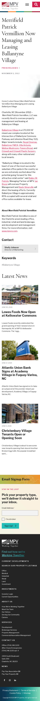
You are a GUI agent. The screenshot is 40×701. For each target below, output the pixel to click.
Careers (5, 617)
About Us (7, 602)
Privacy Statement (11, 690)
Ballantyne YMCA (10, 145)
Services (7, 622)
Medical (5, 573)
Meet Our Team (7, 609)
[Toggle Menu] (27, 4)
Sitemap (27, 693)
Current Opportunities (10, 597)
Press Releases (10, 68)
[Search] (36, 4)
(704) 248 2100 (13, 645)
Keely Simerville (26, 187)
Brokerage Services (9, 630)
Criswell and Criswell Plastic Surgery (18, 151)
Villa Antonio (25, 145)
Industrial (5, 576)
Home (4, 101)
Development (7, 627)
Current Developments (15, 561)
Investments (9, 589)
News (5, 666)
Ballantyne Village (10, 130)
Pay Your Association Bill (11, 671)
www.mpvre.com (9, 231)
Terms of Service (28, 690)
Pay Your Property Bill (10, 674)
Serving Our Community (11, 615)
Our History (6, 612)
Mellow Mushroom (10, 148)
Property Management (10, 633)
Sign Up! (9, 526)
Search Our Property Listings (19, 566)
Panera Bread (26, 148)
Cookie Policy (15, 693)
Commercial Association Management (16, 635)
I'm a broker (11, 519)
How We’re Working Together (13, 607)
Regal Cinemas (30, 142)
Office (4, 571)
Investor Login (7, 594)
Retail (4, 579)
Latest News (13, 101)
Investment (6, 584)
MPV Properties (10, 6)
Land (4, 581)
